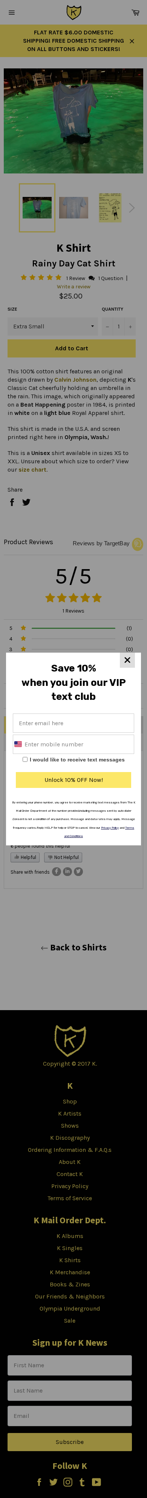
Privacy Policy (110, 827)
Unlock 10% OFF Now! (73, 779)
